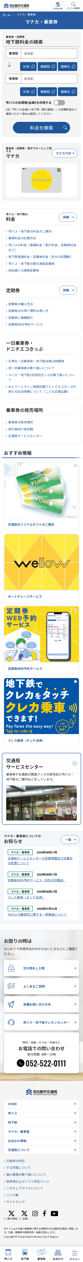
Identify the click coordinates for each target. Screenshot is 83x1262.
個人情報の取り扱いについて (26, 1174)
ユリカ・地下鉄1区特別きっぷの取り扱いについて (41, 377)
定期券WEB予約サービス (25, 324)
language (58, 8)
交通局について (19, 1149)
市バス (12, 1113)
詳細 (66, 217)
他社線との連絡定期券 (23, 270)
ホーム (6, 14)
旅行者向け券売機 (20, 429)
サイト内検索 (73, 8)
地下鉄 (12, 1122)
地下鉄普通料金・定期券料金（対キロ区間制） (40, 256)
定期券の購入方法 (20, 304)
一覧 (68, 839)
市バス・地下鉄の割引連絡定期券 (31, 263)
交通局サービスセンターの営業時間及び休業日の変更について (40, 860)
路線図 (45, 66)
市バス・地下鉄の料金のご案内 (30, 231)
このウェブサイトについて (24, 1188)
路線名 (65, 66)
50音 (26, 66)
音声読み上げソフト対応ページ (27, 1181)
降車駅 (13, 78)
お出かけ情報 (17, 1140)
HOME (12, 1104)
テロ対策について (18, 1167)
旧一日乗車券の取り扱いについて (31, 368)
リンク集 (12, 1195)
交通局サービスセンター (25, 435)
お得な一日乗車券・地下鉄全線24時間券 (36, 361)
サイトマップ (15, 1201)
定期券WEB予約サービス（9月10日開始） (37, 880)
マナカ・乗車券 (19, 1131)
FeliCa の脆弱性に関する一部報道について (37, 914)
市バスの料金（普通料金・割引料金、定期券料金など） (42, 247)
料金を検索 (41, 127)
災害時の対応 (15, 1160)
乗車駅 (13, 53)
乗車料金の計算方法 (22, 238)
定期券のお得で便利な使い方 (28, 310)
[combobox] (49, 53)
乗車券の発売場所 (20, 422)
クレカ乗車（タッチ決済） (26, 897)
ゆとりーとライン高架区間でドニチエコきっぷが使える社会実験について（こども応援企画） (42, 389)
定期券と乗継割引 (20, 317)
